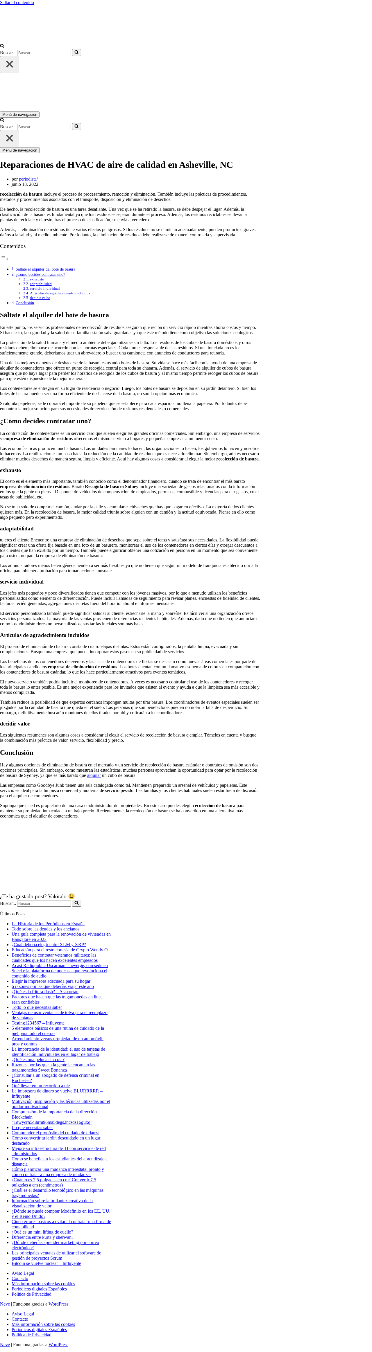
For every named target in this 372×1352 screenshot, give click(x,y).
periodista (28, 179)
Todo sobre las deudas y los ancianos (45, 928)
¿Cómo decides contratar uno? (40, 274)
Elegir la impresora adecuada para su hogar (51, 981)
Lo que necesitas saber (32, 1127)
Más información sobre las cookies (43, 1283)
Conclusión (25, 302)
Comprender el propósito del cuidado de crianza (55, 1132)
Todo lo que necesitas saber (37, 1007)
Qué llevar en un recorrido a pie (41, 1085)
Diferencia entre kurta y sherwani (42, 1237)
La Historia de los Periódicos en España (48, 923)
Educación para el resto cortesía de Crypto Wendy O (60, 949)
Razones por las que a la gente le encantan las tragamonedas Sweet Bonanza (53, 1067)
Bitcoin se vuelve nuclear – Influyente (46, 1263)
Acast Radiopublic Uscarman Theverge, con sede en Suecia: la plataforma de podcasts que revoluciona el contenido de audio (60, 970)
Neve (5, 1303)
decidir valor (40, 298)
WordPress (58, 1303)
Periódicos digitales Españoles (39, 1288)
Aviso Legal (23, 1273)
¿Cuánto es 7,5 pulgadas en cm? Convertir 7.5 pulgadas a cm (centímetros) (54, 1182)
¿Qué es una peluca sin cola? (38, 1059)
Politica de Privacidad (31, 1294)
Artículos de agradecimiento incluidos (60, 293)
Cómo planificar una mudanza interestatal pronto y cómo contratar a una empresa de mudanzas (58, 1172)
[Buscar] (2, 46)
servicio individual (45, 288)
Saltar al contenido (17, 2)
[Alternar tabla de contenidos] (4, 259)
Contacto (20, 1278)
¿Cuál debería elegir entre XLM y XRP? (49, 944)
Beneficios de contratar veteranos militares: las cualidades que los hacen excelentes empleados (55, 958)
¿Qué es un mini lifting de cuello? (42, 1231)
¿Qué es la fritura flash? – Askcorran (45, 991)
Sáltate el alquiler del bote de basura (45, 269)
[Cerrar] (9, 64)
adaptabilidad (41, 284)
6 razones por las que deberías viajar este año (53, 986)
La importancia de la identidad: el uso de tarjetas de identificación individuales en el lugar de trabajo (58, 1052)
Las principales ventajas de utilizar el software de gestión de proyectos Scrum (56, 1255)
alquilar (94, 775)
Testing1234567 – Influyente (38, 1022)
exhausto (37, 279)
